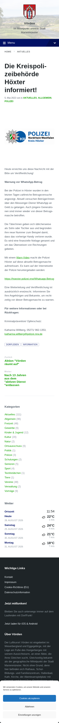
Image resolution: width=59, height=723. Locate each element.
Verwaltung (11, 486)
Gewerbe (10, 428)
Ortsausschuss (13, 446)
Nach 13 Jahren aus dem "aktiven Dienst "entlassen (15, 380)
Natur (8, 441)
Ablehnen (29, 706)
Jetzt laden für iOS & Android (21, 623)
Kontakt (9, 577)
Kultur (8, 437)
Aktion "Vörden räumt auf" (15, 362)
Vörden (29, 23)
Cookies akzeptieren (29, 698)
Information (30, 344)
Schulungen (11, 459)
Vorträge (9, 491)
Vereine (9, 482)
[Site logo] (29, 18)
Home (8, 51)
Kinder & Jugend (14, 432)
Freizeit (9, 423)
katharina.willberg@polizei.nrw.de (23, 334)
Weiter (7, 371)
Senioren (10, 464)
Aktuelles (23, 51)
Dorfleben (12, 344)
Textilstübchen (13, 473)
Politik (8, 450)
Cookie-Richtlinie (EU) (17, 587)
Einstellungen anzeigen (29, 715)
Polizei (9, 101)
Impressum (10, 582)
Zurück (8, 357)
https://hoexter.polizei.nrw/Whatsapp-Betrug (29, 278)
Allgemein (44, 98)
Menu (11, 42)
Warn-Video (22, 257)
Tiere (7, 477)
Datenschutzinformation (17, 592)
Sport (8, 468)
